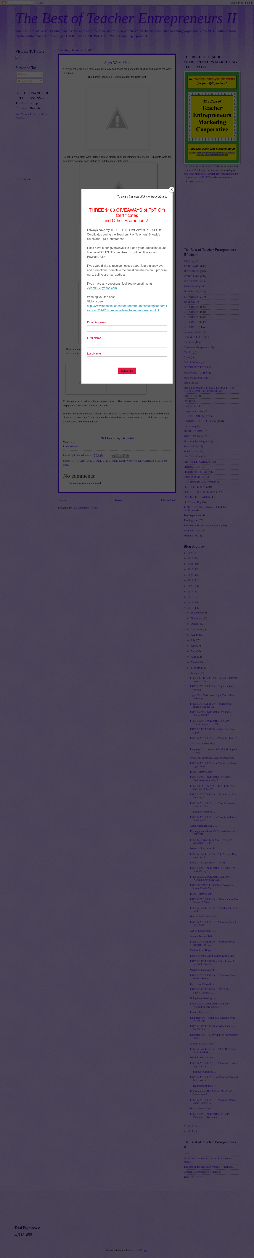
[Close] (171, 189)
